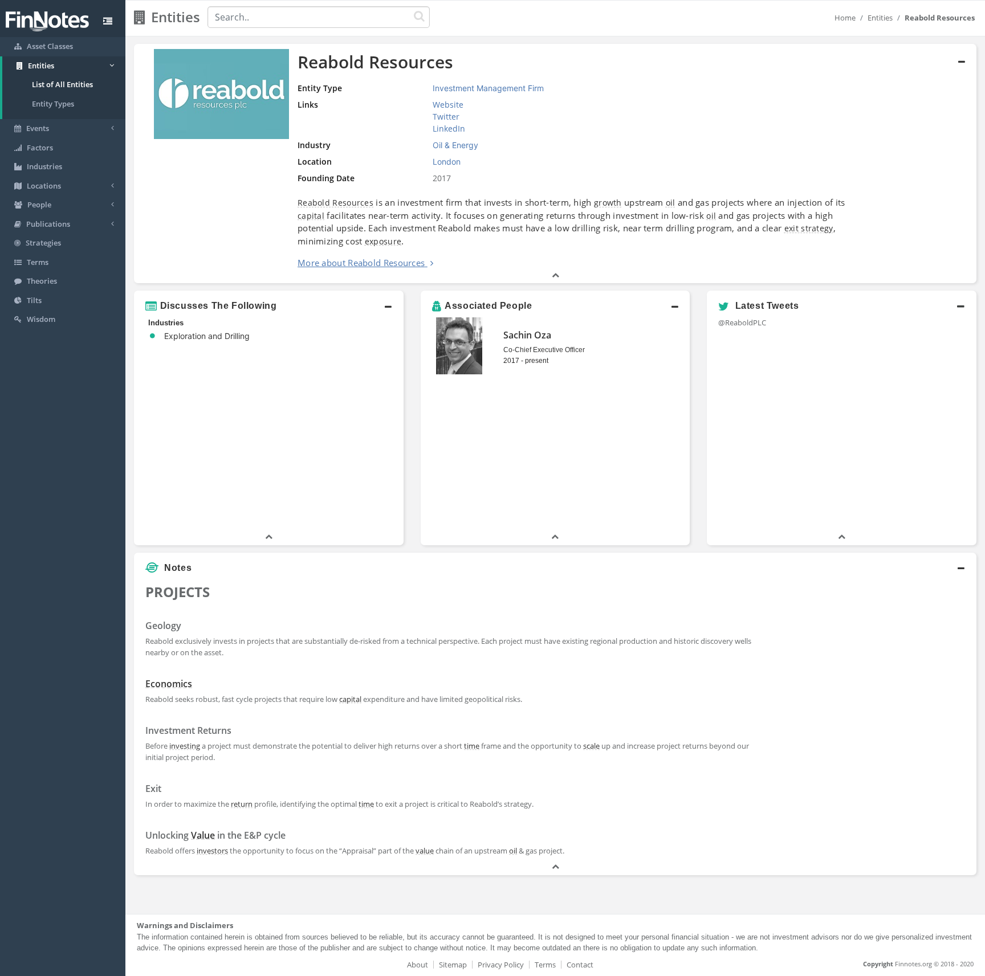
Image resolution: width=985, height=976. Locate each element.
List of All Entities (62, 84)
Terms (545, 964)
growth (608, 202)
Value (203, 835)
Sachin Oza (527, 335)
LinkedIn (449, 128)
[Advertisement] (869, 659)
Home (845, 18)
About (417, 964)
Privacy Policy (501, 964)
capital (311, 215)
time (471, 746)
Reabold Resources (335, 202)
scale (591, 746)
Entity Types (53, 104)
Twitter (446, 116)
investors (212, 851)
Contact (580, 964)
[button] (555, 164)
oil (670, 202)
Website (448, 104)
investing (184, 746)
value (425, 851)
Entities (880, 18)
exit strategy (808, 228)
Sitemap (453, 964)
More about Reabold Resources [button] (361, 262)
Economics (168, 683)
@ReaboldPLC (742, 322)
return (242, 804)
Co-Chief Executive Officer (544, 350)
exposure (383, 241)
